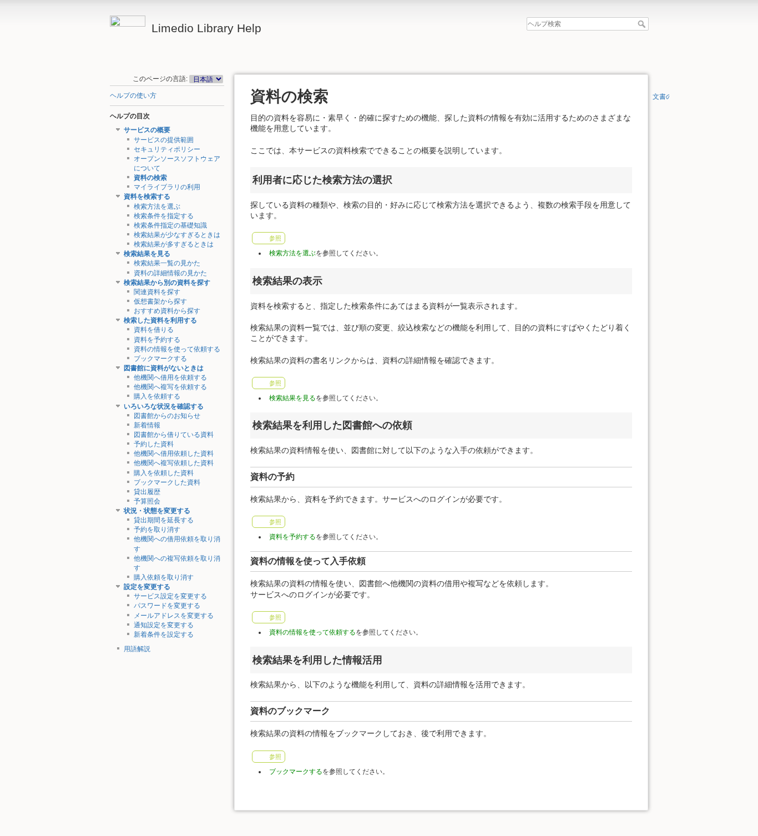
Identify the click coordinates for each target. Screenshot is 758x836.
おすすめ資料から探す (167, 311)
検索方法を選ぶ (157, 206)
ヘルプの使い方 (133, 95)
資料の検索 (150, 178)
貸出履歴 (147, 492)
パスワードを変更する (167, 606)
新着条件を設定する (164, 634)
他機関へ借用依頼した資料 (174, 453)
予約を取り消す (157, 529)
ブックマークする (160, 358)
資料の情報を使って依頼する (177, 349)
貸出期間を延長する (164, 520)
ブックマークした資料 (167, 482)
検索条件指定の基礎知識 (170, 225)
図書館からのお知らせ (167, 416)
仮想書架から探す (160, 301)
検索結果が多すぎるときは (174, 244)
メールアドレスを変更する (174, 616)
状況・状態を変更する (157, 511)
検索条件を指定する (164, 216)
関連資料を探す (157, 292)
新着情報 (147, 425)
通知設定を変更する (164, 625)
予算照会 (147, 501)
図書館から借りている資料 (174, 435)
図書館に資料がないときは (164, 368)
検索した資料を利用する (160, 320)
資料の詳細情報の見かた (170, 273)
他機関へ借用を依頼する (170, 377)
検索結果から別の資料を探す (167, 282)
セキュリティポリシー (167, 149)
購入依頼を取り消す (164, 577)
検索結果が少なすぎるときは (177, 235)
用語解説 (137, 649)
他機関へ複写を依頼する (170, 387)
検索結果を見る (147, 254)
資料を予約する (157, 340)
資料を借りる (154, 330)
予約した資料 (154, 444)
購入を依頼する (157, 396)
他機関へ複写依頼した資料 (174, 463)
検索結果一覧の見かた (167, 263)
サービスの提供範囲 (164, 140)
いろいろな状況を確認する (164, 406)
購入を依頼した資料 (164, 473)
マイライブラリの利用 (167, 187)
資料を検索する (147, 196)
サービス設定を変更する (170, 596)
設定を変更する (147, 587)
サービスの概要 (147, 130)
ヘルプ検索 (643, 24)
